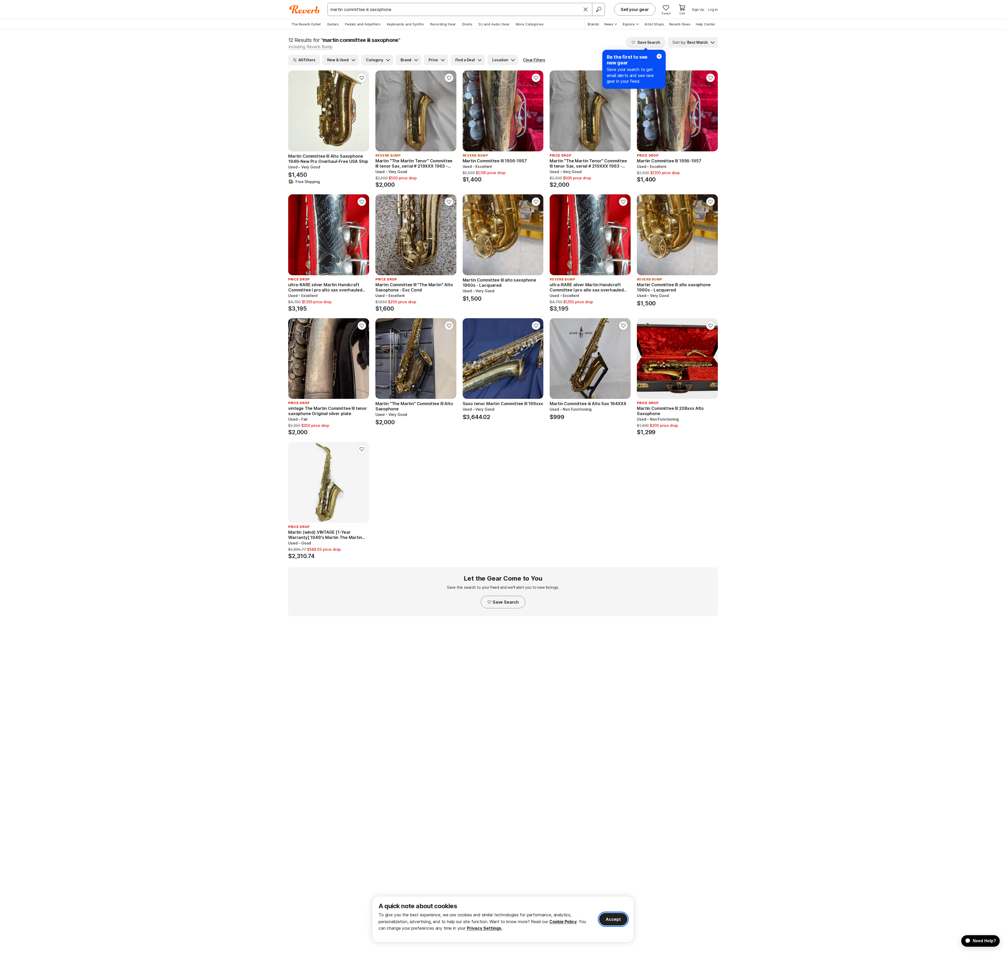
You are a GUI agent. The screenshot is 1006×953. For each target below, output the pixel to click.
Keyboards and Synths (405, 24)
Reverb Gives (680, 24)
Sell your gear (635, 9)
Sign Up (698, 9)
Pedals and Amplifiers (363, 24)
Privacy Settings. (484, 928)
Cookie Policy (563, 921)
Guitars (333, 24)
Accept (613, 919)
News (608, 24)
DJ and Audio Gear (494, 24)
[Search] (598, 9)
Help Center (705, 24)
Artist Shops (654, 24)
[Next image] (362, 111)
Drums (467, 24)
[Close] (585, 9)
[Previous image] (295, 111)
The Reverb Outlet (306, 24)
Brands (593, 24)
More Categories (530, 24)
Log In (713, 9)
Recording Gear (443, 24)
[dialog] (503, 919)
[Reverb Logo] (304, 9)
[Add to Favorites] (362, 78)
